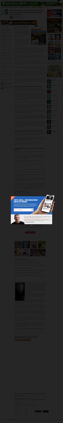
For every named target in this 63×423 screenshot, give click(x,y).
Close (31, 225)
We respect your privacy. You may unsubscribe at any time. (21, 212)
